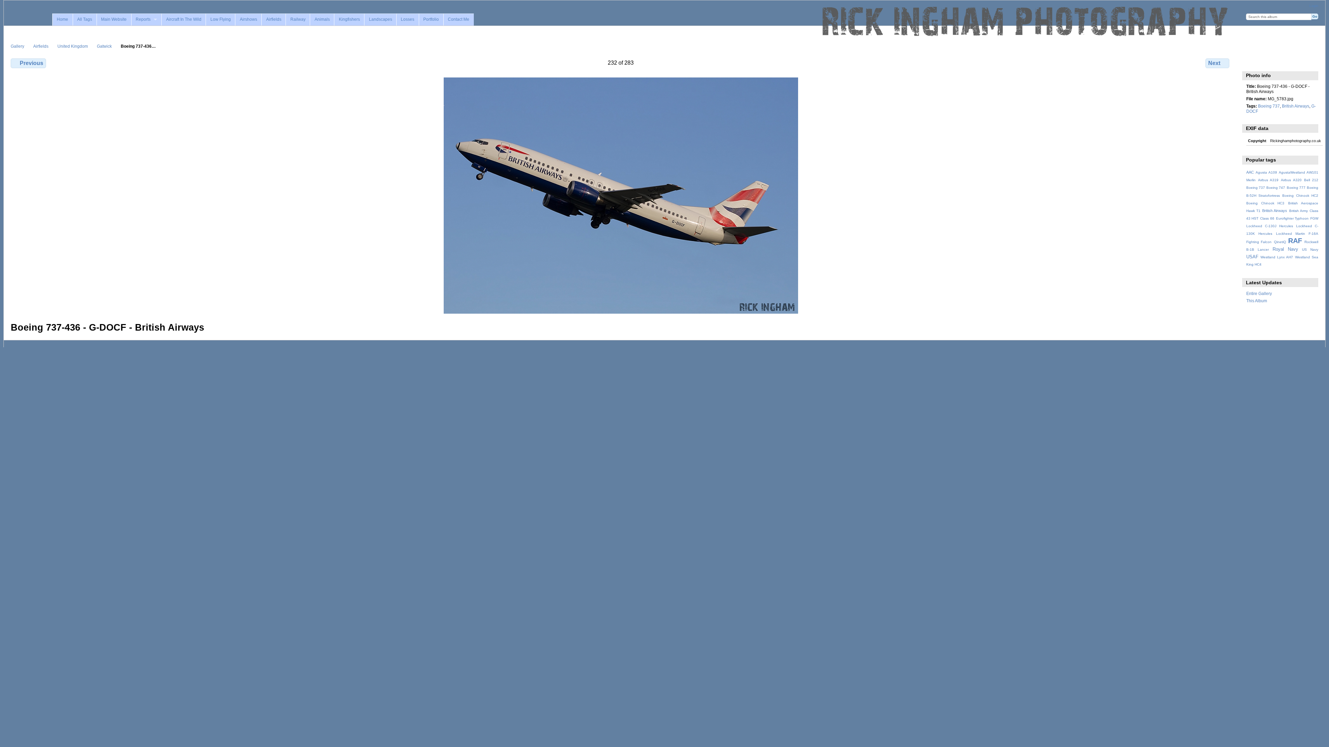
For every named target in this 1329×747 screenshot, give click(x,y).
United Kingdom (72, 46)
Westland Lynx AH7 (1276, 257)
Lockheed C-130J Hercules (1269, 226)
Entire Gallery (1259, 293)
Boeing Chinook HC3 (1265, 203)
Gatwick (104, 46)
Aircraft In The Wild (183, 19)
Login (1313, 6)
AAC (1250, 172)
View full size (1249, 62)
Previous (31, 63)
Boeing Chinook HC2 (1300, 195)
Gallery (17, 46)
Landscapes (380, 19)
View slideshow (1264, 62)
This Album (1256, 300)
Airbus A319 (1268, 180)
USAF (1252, 257)
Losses (407, 19)
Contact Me (458, 19)
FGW (1314, 218)
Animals (322, 19)
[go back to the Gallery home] (1025, 22)
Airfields (273, 19)
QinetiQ (1280, 242)
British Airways (1295, 106)
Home (62, 19)
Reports (143, 19)
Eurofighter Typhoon (1292, 218)
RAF (1295, 241)
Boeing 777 (1296, 188)
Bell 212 (1311, 180)
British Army (1298, 211)
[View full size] (621, 195)
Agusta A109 (1266, 172)
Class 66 (1267, 218)
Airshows (248, 19)
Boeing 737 (1269, 106)
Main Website (114, 19)
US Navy (1310, 249)
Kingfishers (349, 19)
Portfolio (431, 19)
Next (1214, 63)
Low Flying (220, 19)
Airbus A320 (1291, 180)
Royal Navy (1285, 249)
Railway (298, 19)
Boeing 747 (1275, 188)
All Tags (84, 19)
